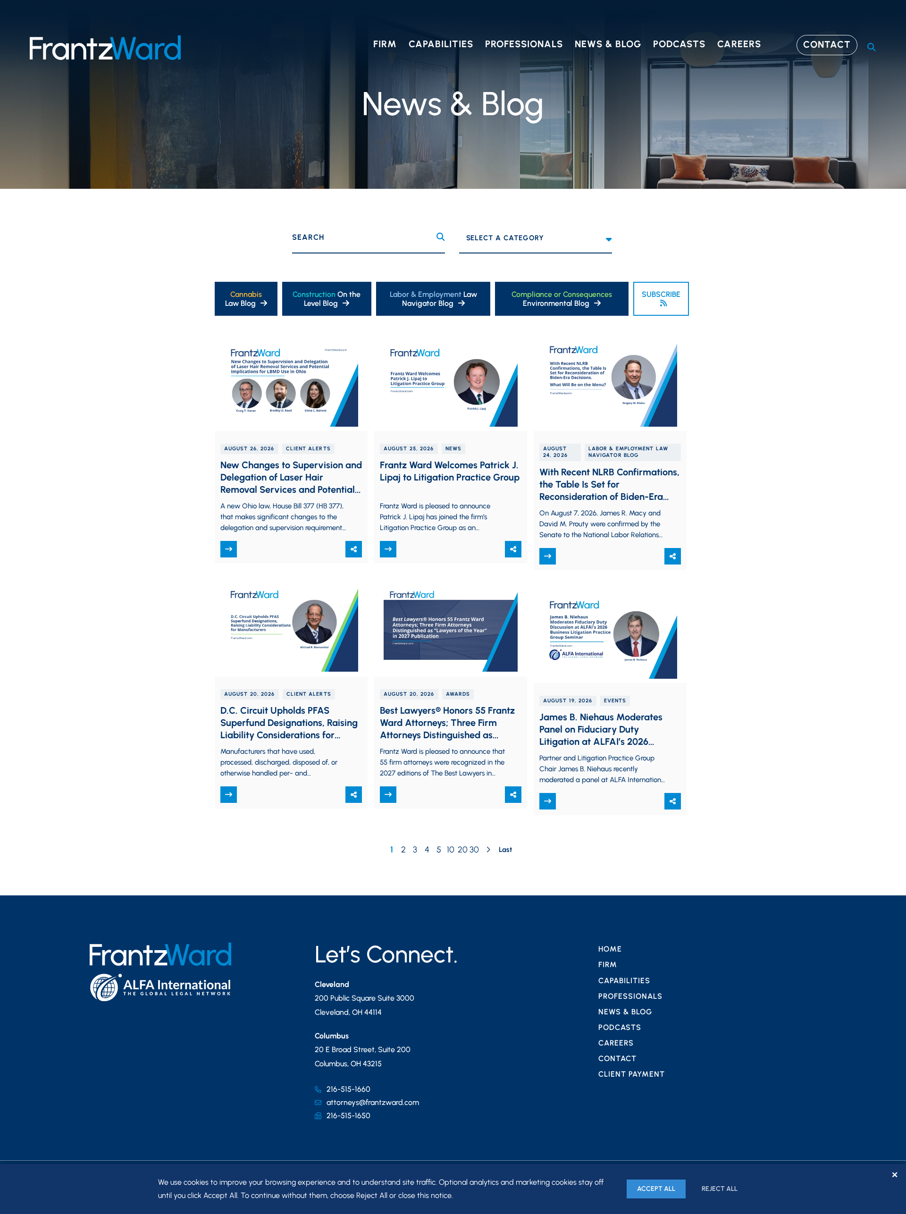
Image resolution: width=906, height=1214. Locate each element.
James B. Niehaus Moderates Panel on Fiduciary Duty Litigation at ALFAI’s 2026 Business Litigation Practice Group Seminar (601, 741)
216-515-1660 (348, 1089)
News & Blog (608, 44)
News (453, 449)
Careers (739, 44)
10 (450, 849)
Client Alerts (308, 449)
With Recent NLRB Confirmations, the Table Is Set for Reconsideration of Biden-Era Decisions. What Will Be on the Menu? (609, 496)
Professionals (524, 44)
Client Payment (631, 1074)
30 (474, 849)
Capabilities (441, 44)
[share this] (353, 549)
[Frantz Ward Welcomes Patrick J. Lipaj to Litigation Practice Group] (451, 381)
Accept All (656, 1189)
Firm (385, 44)
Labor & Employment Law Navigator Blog (628, 452)
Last (505, 849)
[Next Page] (488, 850)
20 (462, 849)
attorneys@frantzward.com (373, 1102)
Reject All (720, 1189)
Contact (827, 44)
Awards (458, 694)
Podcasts (679, 44)
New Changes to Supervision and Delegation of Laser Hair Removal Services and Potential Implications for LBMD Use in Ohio (291, 489)
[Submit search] (440, 237)
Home (610, 948)
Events (615, 701)
